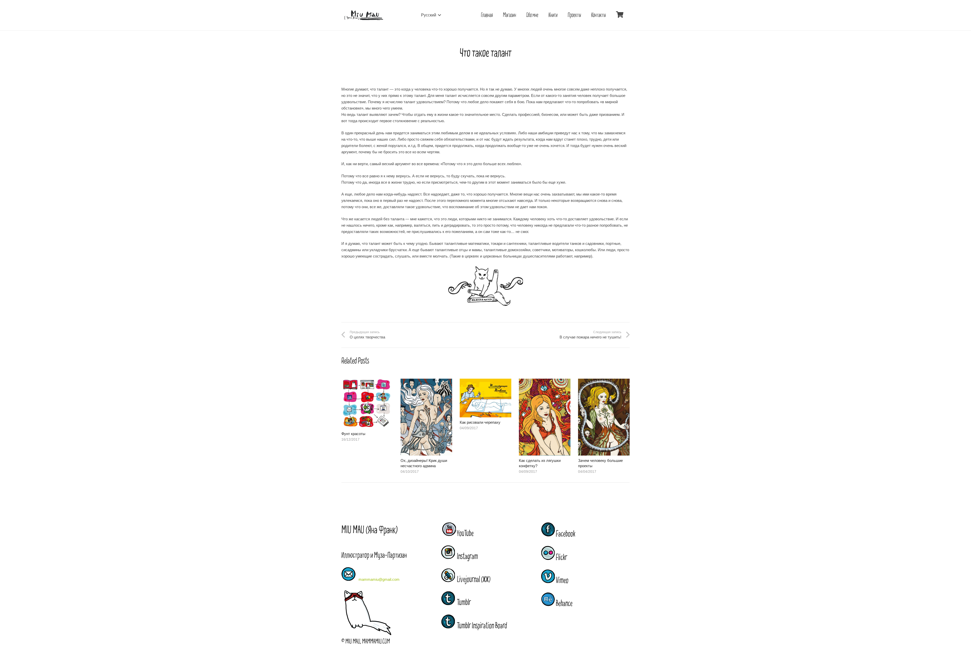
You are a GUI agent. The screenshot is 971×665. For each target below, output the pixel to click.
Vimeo (561, 580)
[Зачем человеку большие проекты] (604, 382)
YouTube (465, 533)
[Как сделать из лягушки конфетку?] (544, 382)
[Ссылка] (363, 15)
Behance (563, 603)
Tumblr (463, 602)
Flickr (561, 557)
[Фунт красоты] (367, 382)
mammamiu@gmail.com (379, 579)
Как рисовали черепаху (480, 422)
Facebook (565, 534)
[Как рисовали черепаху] (485, 382)
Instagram (466, 556)
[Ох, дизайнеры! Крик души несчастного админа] (426, 382)
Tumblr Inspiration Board (481, 625)
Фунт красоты (353, 434)
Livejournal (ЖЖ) (473, 579)
